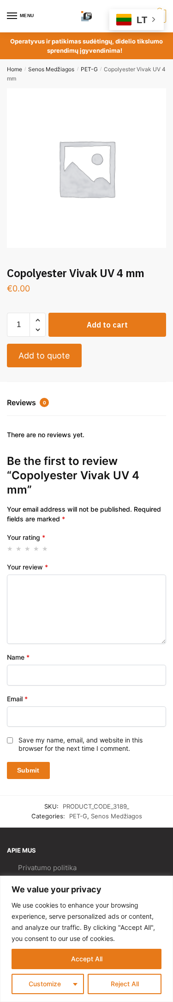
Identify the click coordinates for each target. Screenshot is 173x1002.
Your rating (26, 537)
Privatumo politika (47, 867)
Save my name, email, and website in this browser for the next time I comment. (80, 744)
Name (18, 657)
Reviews (26, 402)
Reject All (125, 984)
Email (17, 699)
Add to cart (107, 324)
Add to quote (44, 355)
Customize (45, 984)
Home (14, 69)
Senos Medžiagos (51, 69)
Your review (27, 567)
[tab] (86, 403)
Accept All (86, 959)
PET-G (89, 69)
